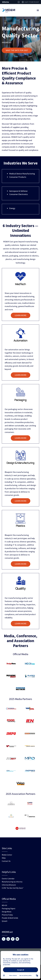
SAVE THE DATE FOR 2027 (17, 50)
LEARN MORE (20, 315)
